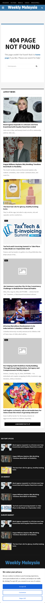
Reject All (22, 598)
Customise (22, 592)
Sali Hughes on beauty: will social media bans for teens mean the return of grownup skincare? (22, 411)
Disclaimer (6, 2)
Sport (6, 300)
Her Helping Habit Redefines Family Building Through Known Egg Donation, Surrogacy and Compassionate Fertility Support (21, 368)
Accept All (22, 587)
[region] (22, 585)
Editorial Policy (35, 2)
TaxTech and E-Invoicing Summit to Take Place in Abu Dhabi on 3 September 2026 (21, 247)
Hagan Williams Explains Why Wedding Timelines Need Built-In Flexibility (22, 165)
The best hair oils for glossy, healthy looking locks (20, 208)
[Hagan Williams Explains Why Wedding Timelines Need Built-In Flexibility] (22, 149)
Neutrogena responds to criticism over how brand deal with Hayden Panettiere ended (20, 125)
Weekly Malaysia (22, 7)
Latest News (9, 92)
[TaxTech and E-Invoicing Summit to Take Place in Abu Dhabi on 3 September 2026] (22, 231)
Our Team (13, 2)
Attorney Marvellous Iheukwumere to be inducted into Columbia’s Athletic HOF (19, 327)
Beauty (6, 99)
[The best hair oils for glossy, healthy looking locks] (22, 192)
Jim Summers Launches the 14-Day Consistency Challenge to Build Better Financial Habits (22, 287)
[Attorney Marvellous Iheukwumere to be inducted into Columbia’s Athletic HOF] (22, 311)
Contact (27, 2)
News (6, 138)
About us (20, 2)
